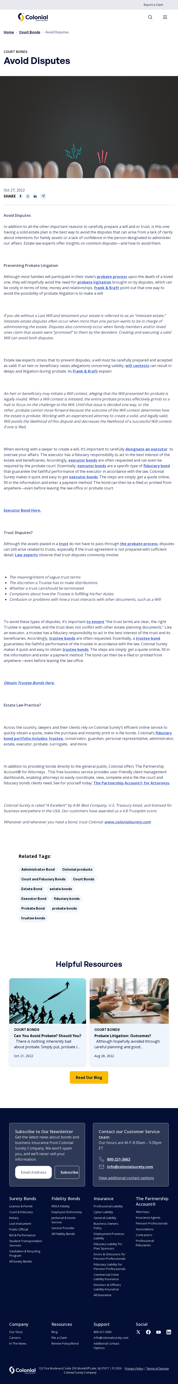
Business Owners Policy (106, 1225)
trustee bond (148, 638)
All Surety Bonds (20, 1261)
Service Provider (63, 1228)
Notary (14, 1218)
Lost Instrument (20, 1223)
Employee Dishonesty (66, 1212)
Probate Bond (33, 908)
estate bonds (61, 889)
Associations (145, 1229)
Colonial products (77, 869)
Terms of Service (157, 1368)
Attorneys (142, 1212)
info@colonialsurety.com (130, 1166)
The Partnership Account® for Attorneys (131, 783)
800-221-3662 (118, 1159)
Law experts (26, 554)
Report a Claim (153, 5)
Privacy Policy (134, 1368)
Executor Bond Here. (22, 510)
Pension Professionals (152, 1223)
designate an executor (146, 449)
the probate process (139, 543)
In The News (17, 1343)
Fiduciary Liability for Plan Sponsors (108, 1246)
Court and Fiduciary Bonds (43, 879)
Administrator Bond (38, 869)
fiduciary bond (156, 465)
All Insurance (102, 1295)
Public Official (18, 1229)
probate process (112, 276)
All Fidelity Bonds (63, 1234)
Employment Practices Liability (109, 1236)
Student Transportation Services (25, 1243)
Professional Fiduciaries (145, 1243)
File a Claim (59, 1338)
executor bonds (82, 460)
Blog (54, 1332)
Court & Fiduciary (21, 1212)
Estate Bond (31, 889)
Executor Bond (33, 899)
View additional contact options (126, 1177)
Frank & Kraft (106, 287)
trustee (56, 738)
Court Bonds (29, 32)
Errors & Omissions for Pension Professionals (110, 1256)
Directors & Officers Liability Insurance (107, 1287)
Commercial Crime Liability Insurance (106, 1276)
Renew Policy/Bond (65, 1343)
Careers (15, 1338)
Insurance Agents (148, 1217)
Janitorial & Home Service (63, 1220)
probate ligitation (94, 282)
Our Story (16, 1332)
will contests (137, 365)
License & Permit (20, 1206)
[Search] (152, 17)
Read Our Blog (89, 1077)
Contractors (144, 1235)
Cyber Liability (103, 1212)
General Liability (105, 1218)
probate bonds (64, 908)
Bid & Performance (22, 1235)
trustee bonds (62, 638)
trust (63, 543)
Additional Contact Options (106, 1345)
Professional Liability (108, 1206)
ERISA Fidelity (60, 1206)
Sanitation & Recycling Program (24, 1253)
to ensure (95, 621)
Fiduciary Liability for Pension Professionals (110, 1266)
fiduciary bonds (67, 899)
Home (9, 32)
